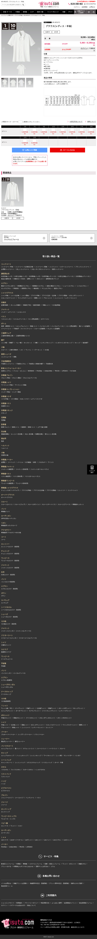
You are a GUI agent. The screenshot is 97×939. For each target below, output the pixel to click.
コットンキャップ (35, 755)
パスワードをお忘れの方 (17, 905)
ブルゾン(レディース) (30, 378)
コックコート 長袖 (41, 267)
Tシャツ (13, 826)
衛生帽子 (85, 343)
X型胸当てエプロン (38, 286)
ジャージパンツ (41, 748)
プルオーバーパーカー (8, 734)
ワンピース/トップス (9, 816)
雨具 (2, 441)
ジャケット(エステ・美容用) (10, 568)
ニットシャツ (59, 298)
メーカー (4, 844)
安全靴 (3, 431)
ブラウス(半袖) (26, 490)
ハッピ (3, 781)
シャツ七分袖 (15, 295)
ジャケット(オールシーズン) (39, 469)
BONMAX (31, 371)
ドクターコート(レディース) (28, 638)
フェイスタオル (16, 769)
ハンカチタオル (40, 769)
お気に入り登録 (31, 150)
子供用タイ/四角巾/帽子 (36, 364)
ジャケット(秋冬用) (22, 469)
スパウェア (5, 600)
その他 (46, 350)
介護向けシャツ (6, 645)
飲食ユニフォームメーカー (11, 368)
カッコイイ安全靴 (16, 434)
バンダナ (78, 755)
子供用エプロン (21, 364)
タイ (21, 350)
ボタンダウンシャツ (75, 295)
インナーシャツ (73, 490)
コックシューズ (6, 357)
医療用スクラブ (6, 652)
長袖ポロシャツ (18, 718)
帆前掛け (36, 288)
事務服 (25, 12)
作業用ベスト (5, 406)
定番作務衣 (4, 305)
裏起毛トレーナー (7, 741)
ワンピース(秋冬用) (22, 483)
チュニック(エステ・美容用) (10, 553)
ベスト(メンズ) (6, 319)
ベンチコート (30, 798)
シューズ (4, 614)
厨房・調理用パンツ (7, 326)
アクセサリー (6, 530)
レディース (11, 312)
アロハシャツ (48, 298)
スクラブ (4, 649)
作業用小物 (4, 455)
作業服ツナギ (6, 396)
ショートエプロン (69, 286)
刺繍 (63, 12)
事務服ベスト (6, 474)
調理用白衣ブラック (52, 279)
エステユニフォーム (35, 864)
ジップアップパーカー (25, 734)
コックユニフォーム (11, 237)
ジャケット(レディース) (23, 631)
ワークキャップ (49, 755)
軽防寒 (24, 427)
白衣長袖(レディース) (83, 276)
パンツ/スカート (7, 746)
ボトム (3, 323)
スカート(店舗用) (39, 328)
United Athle (48, 371)
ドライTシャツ (19, 708)
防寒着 (3, 424)
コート (3, 537)
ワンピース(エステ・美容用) (10, 560)
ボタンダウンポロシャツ (47, 718)
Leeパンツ (47, 840)
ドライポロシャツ (31, 718)
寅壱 (34, 462)
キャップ (77, 343)
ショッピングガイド (7, 903)
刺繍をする (82, 864)
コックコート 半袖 (7, 267)
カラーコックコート (66, 267)
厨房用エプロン (26, 288)
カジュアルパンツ (22, 326)
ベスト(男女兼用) (33, 319)
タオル (3, 767)
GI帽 (36, 343)
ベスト (3, 316)
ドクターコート (7, 635)
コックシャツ (53, 267)
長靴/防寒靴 (5, 434)
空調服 (3, 417)
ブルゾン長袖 (16, 378)
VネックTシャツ (78, 708)
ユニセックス (21, 312)
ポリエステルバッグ (33, 762)
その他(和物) (56, 305)
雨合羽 (3, 438)
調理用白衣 (5, 274)
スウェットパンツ (28, 748)
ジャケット (5, 309)
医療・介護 (40, 12)
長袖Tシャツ (52, 708)
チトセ (15, 371)
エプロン (4, 283)
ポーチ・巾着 (59, 762)
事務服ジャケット (7, 466)
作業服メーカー (7, 460)
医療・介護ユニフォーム (52, 864)
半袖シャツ (4, 725)
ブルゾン (4, 795)
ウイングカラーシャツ (25, 298)
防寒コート (15, 427)
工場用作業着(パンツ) (23, 336)
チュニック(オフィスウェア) (10, 490)
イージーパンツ (6, 328)
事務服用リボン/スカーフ (9, 525)
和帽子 (11, 343)
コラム (53, 866)
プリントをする (6, 866)
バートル (20, 462)
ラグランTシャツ (34, 711)
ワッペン (28, 350)
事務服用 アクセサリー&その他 (11, 532)
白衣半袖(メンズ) (6, 276)
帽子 (2, 340)
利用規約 (19, 903)
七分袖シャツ (15, 725)
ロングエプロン (6, 288)
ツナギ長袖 (14, 399)
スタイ (20, 826)
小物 (2, 347)
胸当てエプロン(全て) (8, 286)
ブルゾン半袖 (5, 378)
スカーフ (4, 350)
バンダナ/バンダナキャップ (63, 343)
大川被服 (28, 462)
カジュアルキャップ (7, 755)
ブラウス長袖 (62, 295)
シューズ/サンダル (8, 684)
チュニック (5, 551)
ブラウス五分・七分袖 (49, 295)
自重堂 (3, 462)
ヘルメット (5, 445)
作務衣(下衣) (27, 305)
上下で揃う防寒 (42, 427)
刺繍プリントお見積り (81, 11)
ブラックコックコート (82, 267)
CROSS (59, 237)
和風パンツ (33, 326)
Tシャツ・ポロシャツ (53, 12)
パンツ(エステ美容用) (8, 582)
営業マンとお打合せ (42, 866)
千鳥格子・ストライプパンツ (22, 328)
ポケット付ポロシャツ (64, 718)
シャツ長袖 (25, 295)
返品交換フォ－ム (7, 886)
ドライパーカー (39, 734)
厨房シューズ (6, 354)
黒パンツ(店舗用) (84, 326)
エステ (32, 12)
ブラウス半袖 (35, 295)
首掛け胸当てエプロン (54, 286)
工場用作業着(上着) (7, 336)
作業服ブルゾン (7, 375)
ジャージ (4, 802)
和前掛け (16, 288)
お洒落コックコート (7, 269)
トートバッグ (6, 760)
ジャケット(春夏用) (7, 469)
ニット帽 (59, 755)
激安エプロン (58, 288)
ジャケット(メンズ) (7, 631)
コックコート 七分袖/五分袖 (24, 267)
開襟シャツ (37, 298)
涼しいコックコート (22, 269)
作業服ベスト (6, 403)
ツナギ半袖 (4, 399)
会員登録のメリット (70, 903)
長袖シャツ (25, 725)
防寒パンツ (31, 427)
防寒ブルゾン (5, 427)
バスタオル (4, 769)
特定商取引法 (45, 903)
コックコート (6, 264)
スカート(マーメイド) (48, 504)
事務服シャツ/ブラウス (9, 488)
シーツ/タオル (6, 607)
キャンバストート (7, 762)
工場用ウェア (6, 333)
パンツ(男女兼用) (71, 326)
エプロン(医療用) (6, 680)
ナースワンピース (7, 659)
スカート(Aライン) (34, 504)
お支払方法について (76, 121)
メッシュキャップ (22, 755)
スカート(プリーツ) (64, 504)
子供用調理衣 (6, 361)
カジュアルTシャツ (7, 711)
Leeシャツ (38, 840)
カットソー (61, 490)
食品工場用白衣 (6, 279)
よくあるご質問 (57, 903)
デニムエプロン (47, 288)
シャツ (3, 642)
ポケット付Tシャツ (65, 708)
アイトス (51, 462)
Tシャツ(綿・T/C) (6, 708)
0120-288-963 (77, 4)
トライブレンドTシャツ (49, 711)
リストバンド (6, 774)
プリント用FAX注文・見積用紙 (59, 883)
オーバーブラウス (7, 495)
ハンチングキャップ (46, 343)
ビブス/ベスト (6, 788)
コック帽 (4, 343)
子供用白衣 (49, 364)
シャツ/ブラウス (7, 293)
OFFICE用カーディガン (8, 518)
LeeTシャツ (29, 840)
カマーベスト (45, 319)
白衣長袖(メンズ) (34, 276)
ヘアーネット (38, 350)
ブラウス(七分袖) (38, 490)
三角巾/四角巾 (13, 350)
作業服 (17, 12)
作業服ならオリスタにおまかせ (23, 866)
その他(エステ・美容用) (8, 624)
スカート (4, 502)
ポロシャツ (5, 715)
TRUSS (57, 371)
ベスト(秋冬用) (17, 476)
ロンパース (4, 826)
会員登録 (84, 7)
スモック (4, 413)
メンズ (3, 312)
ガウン (3, 593)
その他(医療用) (6, 701)
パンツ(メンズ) (44, 326)
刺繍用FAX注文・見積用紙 (38, 883)
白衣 (2, 572)
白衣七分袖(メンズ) (20, 276)
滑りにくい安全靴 (50, 434)
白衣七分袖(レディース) (65, 276)
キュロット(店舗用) (53, 328)
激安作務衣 (36, 305)
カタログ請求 (92, 471)
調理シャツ (30, 279)
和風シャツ (46, 305)
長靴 (14, 357)
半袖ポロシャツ (6, 718)
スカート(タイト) (6, 504)
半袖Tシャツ (30, 708)
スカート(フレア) (19, 504)
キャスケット (28, 343)
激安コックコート (58, 269)
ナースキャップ (7, 691)
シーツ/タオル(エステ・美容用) (11, 610)
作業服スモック (7, 410)
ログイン (77, 7)
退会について (31, 905)
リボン (3, 523)
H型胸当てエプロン (23, 286)
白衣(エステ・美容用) (8, 575)
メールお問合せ (6, 883)
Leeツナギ (4, 840)
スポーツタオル (28, 769)
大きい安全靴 (29, 434)
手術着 (3, 663)
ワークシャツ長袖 (20, 385)
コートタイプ (19, 798)
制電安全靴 (39, 434)
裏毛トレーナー (20, 741)
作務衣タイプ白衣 (19, 279)
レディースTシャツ (65, 711)
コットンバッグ (20, 762)
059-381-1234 (48, 925)
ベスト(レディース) (19, 319)
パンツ (3, 509)
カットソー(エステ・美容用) (10, 546)
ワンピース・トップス (8, 819)
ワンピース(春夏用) (7, 483)
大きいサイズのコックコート (40, 269)
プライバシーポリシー (31, 903)
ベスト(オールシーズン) (32, 476)
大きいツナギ (24, 399)
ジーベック (11, 462)
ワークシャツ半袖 (7, 385)
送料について (91, 121)
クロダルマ (42, 462)
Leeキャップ (68, 840)
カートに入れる (69, 150)
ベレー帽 (19, 343)
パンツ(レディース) (57, 326)
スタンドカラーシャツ (8, 298)
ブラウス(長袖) (51, 490)
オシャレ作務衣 (16, 305)
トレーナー (5, 739)
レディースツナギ (36, 399)
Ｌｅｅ (3, 837)
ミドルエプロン (82, 286)
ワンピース (5, 558)
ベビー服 (4, 823)
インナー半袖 (5, 392)
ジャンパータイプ (7, 798)
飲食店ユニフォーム (7, 864)
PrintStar (39, 371)
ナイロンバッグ (47, 762)
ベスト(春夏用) (6, 476)
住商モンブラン (6, 371)
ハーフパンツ (53, 748)
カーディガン (6, 516)
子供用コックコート (7, 364)
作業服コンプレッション (10, 389)
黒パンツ (18, 748)
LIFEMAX (65, 371)
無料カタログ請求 (76, 883)
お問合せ (92, 7)
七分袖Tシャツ (41, 708)
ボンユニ (23, 371)
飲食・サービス (7, 12)
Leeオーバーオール (16, 840)
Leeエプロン (57, 840)
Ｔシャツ (4, 706)
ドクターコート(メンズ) (8, 638)
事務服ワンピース (7, 481)
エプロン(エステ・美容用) (9, 589)
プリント (70, 12)
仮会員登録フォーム (85, 903)
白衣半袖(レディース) (49, 276)
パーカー (4, 732)
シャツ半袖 (4, 295)
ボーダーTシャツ (21, 711)
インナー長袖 (16, 392)
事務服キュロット (78, 504)
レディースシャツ (71, 298)
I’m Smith (73, 371)
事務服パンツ (5, 511)
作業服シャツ (6, 382)
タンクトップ (6, 809)
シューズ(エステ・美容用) (9, 617)
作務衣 (3, 302)
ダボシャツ (40, 279)
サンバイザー (68, 755)
